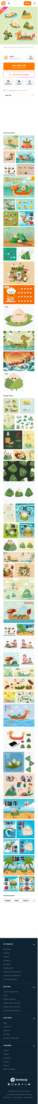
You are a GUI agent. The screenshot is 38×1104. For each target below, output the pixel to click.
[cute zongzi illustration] (13, 451)
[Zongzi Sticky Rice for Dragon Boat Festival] (18, 292)
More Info (8, 94)
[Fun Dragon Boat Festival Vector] (18, 214)
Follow (31, 59)
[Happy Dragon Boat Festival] (9, 231)
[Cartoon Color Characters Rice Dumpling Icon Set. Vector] (12, 507)
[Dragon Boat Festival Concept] (25, 155)
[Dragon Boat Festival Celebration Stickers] (12, 196)
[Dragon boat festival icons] (9, 309)
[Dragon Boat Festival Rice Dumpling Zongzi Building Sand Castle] (12, 798)
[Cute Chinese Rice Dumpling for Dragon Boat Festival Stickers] (11, 475)
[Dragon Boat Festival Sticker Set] (12, 244)
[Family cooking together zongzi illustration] (10, 828)
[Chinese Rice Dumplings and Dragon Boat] (10, 141)
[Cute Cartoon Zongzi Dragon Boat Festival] (10, 157)
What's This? (23, 90)
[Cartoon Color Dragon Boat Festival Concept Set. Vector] (9, 184)
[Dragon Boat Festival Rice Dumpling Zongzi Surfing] (9, 1063)
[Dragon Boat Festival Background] (18, 410)
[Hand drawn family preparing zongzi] (10, 859)
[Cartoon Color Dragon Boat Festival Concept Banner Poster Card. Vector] (18, 768)
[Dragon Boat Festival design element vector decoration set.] (12, 910)
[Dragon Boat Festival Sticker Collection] (10, 258)
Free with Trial (19, 66)
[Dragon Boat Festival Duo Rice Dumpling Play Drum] (10, 274)
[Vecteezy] (3, 3)
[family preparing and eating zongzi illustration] (10, 812)
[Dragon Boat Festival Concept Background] (18, 430)
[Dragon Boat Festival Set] (18, 952)
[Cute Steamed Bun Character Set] (18, 363)
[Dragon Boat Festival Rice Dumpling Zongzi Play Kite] (18, 1043)
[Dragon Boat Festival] (12, 171)
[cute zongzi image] (18, 386)
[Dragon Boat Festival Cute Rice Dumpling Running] (12, 1082)
